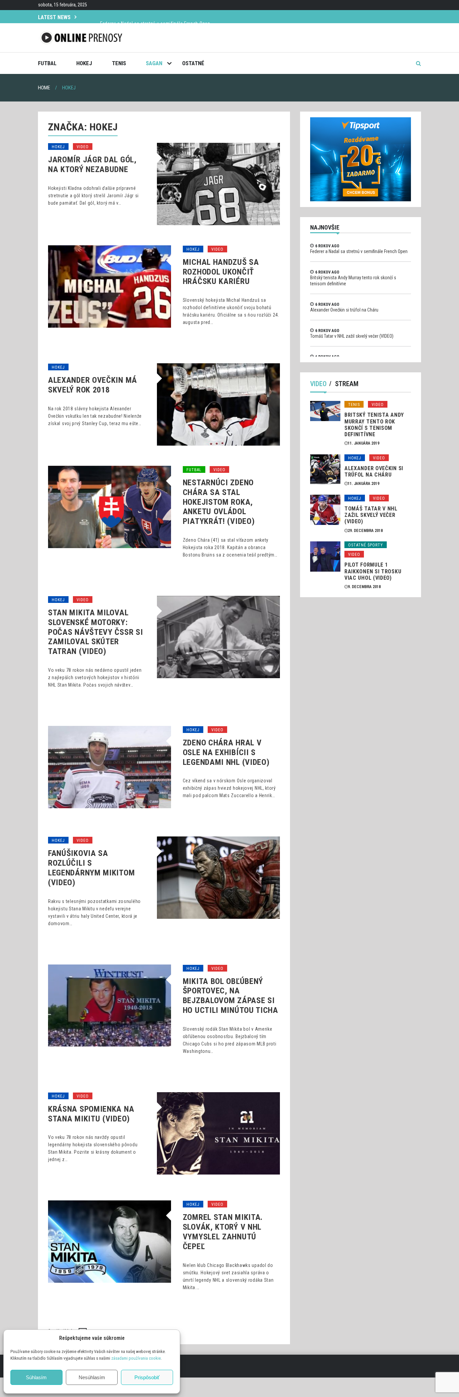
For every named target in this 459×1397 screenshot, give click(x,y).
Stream (347, 384)
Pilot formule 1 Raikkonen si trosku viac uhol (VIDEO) (372, 571)
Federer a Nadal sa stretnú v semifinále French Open (155, 16)
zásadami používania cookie (136, 1358)
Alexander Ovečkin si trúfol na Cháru (344, 310)
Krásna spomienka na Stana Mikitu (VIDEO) (91, 1113)
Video (83, 147)
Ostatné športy (365, 545)
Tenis (119, 63)
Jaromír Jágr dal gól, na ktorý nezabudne (92, 164)
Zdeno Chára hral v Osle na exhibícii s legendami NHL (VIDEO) (226, 752)
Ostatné (193, 63)
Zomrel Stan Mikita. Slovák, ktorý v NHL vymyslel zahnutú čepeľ (223, 1232)
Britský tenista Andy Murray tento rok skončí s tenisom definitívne (374, 425)
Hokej (84, 63)
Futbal (47, 63)
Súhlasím (36, 1377)
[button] (169, 1338)
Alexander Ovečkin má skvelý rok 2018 (92, 385)
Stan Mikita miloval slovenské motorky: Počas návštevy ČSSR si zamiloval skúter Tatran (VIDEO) (95, 632)
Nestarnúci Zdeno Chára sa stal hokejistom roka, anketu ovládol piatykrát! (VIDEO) (219, 502)
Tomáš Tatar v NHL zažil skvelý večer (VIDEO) (351, 336)
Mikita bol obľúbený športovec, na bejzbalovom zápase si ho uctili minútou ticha (230, 996)
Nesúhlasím (92, 1377)
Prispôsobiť (147, 1377)
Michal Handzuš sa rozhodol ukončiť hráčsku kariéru (221, 271)
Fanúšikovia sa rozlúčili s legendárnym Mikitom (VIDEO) (91, 868)
